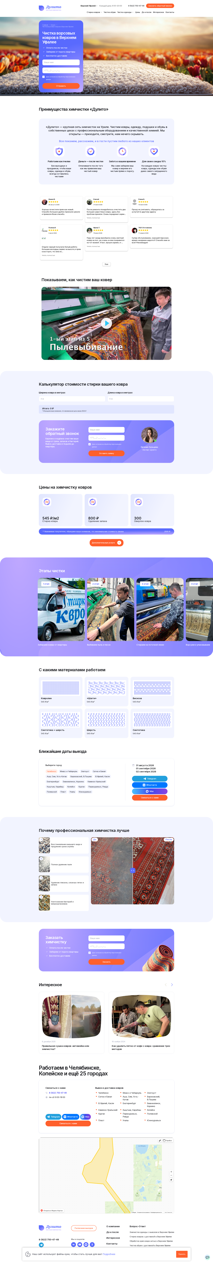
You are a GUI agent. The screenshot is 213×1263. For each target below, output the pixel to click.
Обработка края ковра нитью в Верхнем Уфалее (151, 1241)
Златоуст (85, 771)
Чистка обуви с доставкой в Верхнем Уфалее (150, 1245)
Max (152, 791)
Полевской (52, 792)
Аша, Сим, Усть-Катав (57, 776)
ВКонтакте (151, 785)
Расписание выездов (84, 1228)
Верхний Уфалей (88, 6)
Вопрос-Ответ (138, 1226)
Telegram (151, 778)
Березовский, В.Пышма (81, 776)
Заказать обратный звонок (160, 6)
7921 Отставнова (145, 228)
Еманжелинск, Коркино (73, 781)
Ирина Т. (96, 228)
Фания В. (51, 199)
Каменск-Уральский (96, 781)
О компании (113, 1226)
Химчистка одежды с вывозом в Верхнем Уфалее (152, 1232)
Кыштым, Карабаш (55, 787)
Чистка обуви (110, 12)
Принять (181, 1254)
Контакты (170, 12)
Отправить (61, 86)
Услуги (53, 25)
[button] (172, 984)
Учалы (72, 792)
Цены (137, 12)
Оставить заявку (106, 453)
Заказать (106, 962)
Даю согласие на (60, 78)
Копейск (71, 787)
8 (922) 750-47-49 (136, 6)
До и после (146, 12)
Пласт (63, 792)
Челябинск (51, 771)
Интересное (158, 12)
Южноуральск (85, 792)
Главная (45, 25)
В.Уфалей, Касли (102, 776)
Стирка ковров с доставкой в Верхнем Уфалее (151, 1236)
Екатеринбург (53, 781)
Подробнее (109, 1254)
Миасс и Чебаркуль (68, 771)
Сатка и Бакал (99, 771)
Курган (82, 787)
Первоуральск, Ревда (98, 787)
